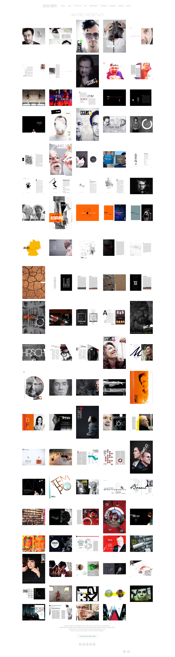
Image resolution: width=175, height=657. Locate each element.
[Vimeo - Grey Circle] (90, 644)
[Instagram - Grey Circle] (83, 644)
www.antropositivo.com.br (98, 629)
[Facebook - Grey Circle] (80, 644)
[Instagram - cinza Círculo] (124, 651)
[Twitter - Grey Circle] (87, 644)
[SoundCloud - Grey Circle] (94, 644)
